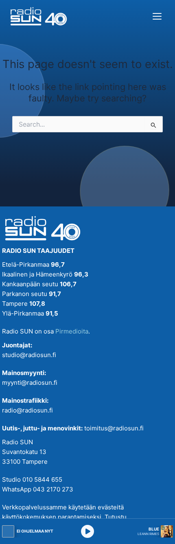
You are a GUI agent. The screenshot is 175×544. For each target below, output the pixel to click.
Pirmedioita (71, 331)
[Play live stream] (87, 531)
